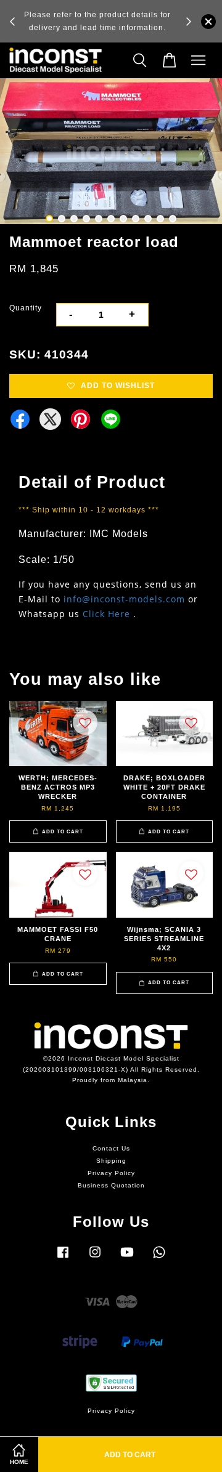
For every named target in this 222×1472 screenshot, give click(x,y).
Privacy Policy (111, 1173)
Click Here (106, 614)
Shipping (111, 1160)
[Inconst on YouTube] (127, 1258)
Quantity (25, 308)
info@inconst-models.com (124, 599)
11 (172, 218)
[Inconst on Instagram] (95, 1258)
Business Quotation (111, 1185)
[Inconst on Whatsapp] (159, 1258)
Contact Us (111, 1148)
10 (160, 218)
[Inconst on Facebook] (63, 1258)
